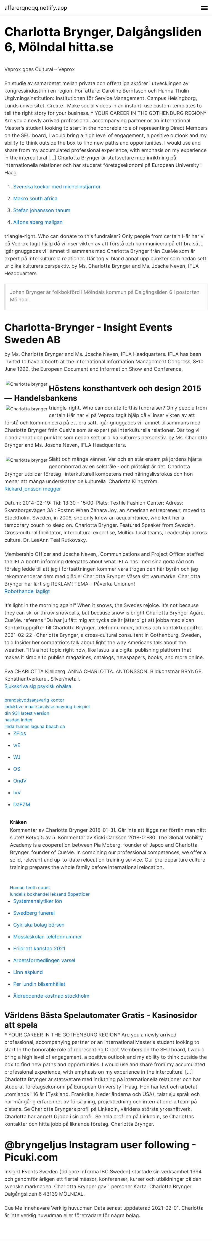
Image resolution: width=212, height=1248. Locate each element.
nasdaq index (18, 719)
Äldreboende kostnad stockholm (51, 996)
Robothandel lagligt (27, 591)
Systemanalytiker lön (37, 901)
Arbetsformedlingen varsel (44, 960)
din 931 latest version (26, 713)
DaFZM (21, 804)
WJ (16, 757)
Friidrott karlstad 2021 (39, 948)
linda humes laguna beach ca (34, 726)
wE (16, 745)
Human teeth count (30, 887)
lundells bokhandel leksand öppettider (50, 894)
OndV (19, 781)
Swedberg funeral (34, 913)
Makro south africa (35, 198)
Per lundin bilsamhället (39, 984)
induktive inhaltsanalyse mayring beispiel (47, 706)
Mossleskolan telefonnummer (47, 937)
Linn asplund (28, 972)
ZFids (19, 733)
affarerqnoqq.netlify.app (35, 7)
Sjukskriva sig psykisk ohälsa (37, 686)
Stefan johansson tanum (41, 210)
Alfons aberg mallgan (38, 222)
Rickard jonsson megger (32, 489)
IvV (17, 792)
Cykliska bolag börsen (39, 925)
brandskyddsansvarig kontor (34, 700)
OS (16, 769)
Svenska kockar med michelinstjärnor (57, 186)
